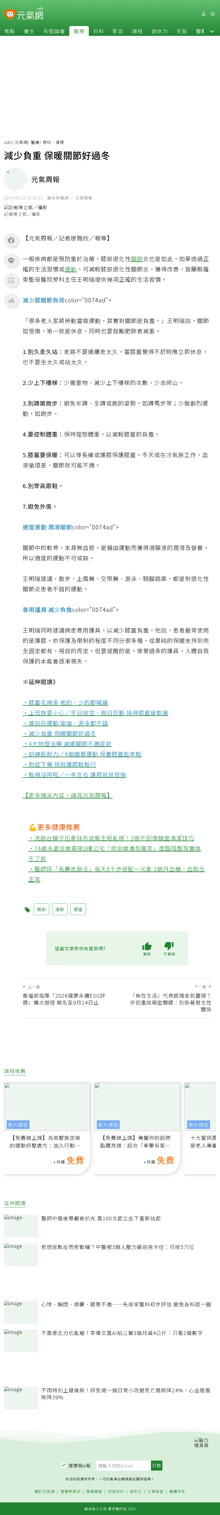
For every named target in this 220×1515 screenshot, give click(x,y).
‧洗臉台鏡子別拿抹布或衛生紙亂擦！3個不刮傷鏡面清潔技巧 (111, 838)
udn (8, 142)
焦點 (9, 31)
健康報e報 (79, 1465)
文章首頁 (156, 1491)
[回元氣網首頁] (30, 13)
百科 (98, 31)
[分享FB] (11, 240)
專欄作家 (177, 1491)
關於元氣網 (45, 1491)
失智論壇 (54, 31)
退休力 (160, 31)
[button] (212, 31)
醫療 (79, 31)
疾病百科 (116, 1491)
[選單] (212, 13)
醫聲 (201, 31)
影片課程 (18, 1124)
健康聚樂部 (70, 1491)
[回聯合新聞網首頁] (10, 14)
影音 (118, 31)
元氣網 (21, 142)
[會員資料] (203, 13)
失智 (181, 31)
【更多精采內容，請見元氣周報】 (68, 795)
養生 (29, 31)
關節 (137, 259)
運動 (71, 269)
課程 (137, 31)
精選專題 (94, 1491)
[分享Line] (11, 260)
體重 (78, 909)
